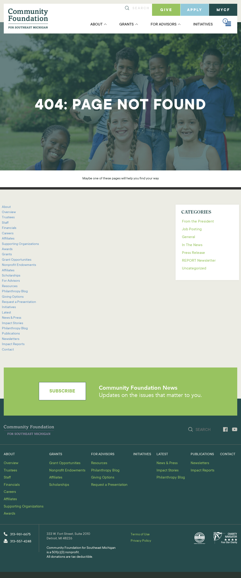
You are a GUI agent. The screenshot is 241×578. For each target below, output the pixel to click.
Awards (7, 249)
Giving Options (13, 297)
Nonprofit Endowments (19, 265)
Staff (5, 223)
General (188, 237)
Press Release (193, 253)
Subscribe (62, 391)
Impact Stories (12, 323)
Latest (6, 313)
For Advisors (164, 24)
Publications (11, 334)
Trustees (8, 217)
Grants (126, 24)
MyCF (223, 10)
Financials (9, 228)
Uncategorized (194, 268)
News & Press (11, 318)
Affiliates (8, 239)
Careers (7, 233)
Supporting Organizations (20, 244)
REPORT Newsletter (199, 261)
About (96, 24)
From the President (198, 221)
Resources (9, 286)
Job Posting (192, 229)
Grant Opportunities (16, 260)
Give (166, 10)
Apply (194, 10)
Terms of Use (140, 535)
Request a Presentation (19, 302)
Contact (8, 350)
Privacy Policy (141, 541)
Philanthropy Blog (15, 291)
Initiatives (203, 24)
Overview (9, 212)
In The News (192, 245)
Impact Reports (13, 344)
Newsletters (10, 339)
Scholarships (11, 276)
